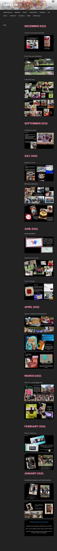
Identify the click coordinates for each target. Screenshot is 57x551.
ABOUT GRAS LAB (7, 12)
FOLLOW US (21, 15)
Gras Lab (10, 4)
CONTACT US (13, 15)
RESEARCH (17, 12)
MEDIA (28, 15)
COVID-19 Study (36, 15)
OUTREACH (42, 12)
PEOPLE (25, 12)
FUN (49, 12)
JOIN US (5, 15)
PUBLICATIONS (33, 12)
